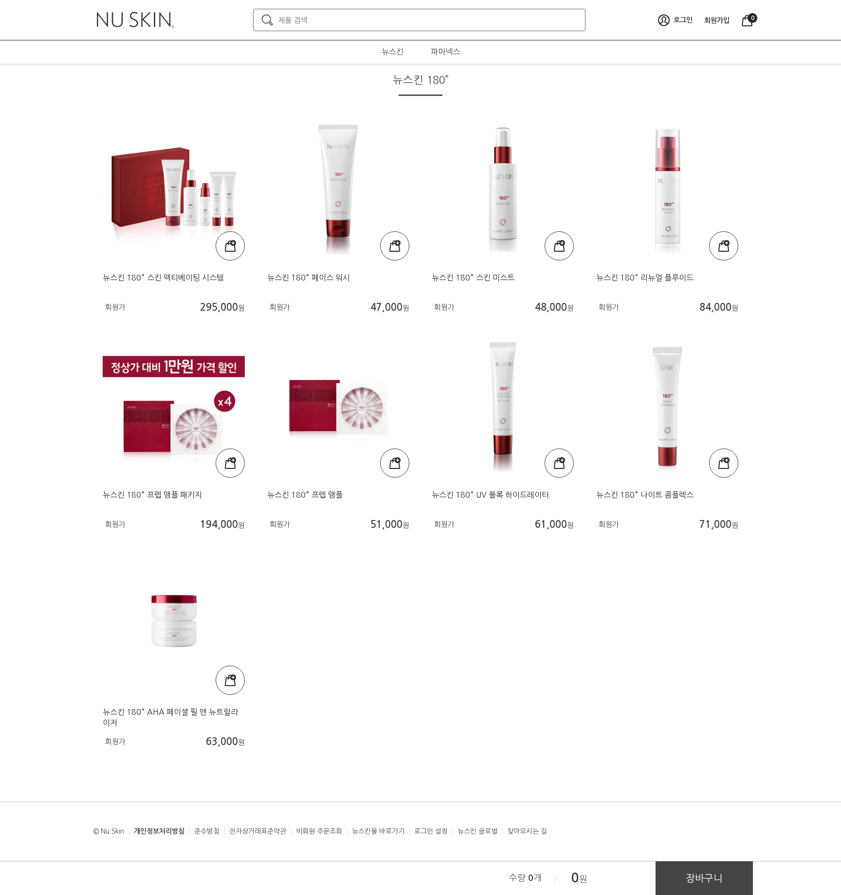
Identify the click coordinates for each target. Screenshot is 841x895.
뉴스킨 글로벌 (477, 831)
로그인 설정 (431, 831)
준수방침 (206, 831)
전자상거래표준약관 (257, 831)
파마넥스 (445, 52)
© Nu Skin (108, 831)
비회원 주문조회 (319, 831)
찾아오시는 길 (527, 831)
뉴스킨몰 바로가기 (378, 831)
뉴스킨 (392, 52)
